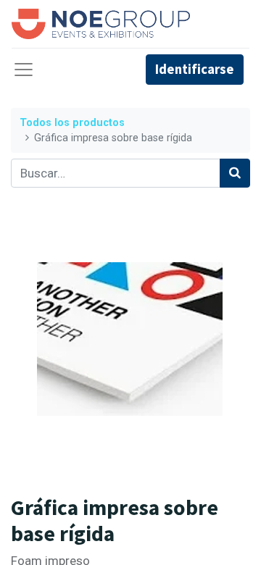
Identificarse (194, 69)
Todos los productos (72, 123)
